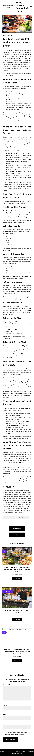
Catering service (9, 518)
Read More (17, 578)
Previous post (17, 528)
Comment (6, 685)
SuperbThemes (18, 753)
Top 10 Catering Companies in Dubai (22, 6)
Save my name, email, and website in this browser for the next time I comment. (16, 733)
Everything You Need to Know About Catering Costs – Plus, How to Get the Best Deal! (17, 651)
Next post (17, 535)
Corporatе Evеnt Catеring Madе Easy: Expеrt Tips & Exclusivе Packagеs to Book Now (17, 569)
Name (5, 705)
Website (5, 724)
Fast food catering (22, 518)
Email (5, 714)
